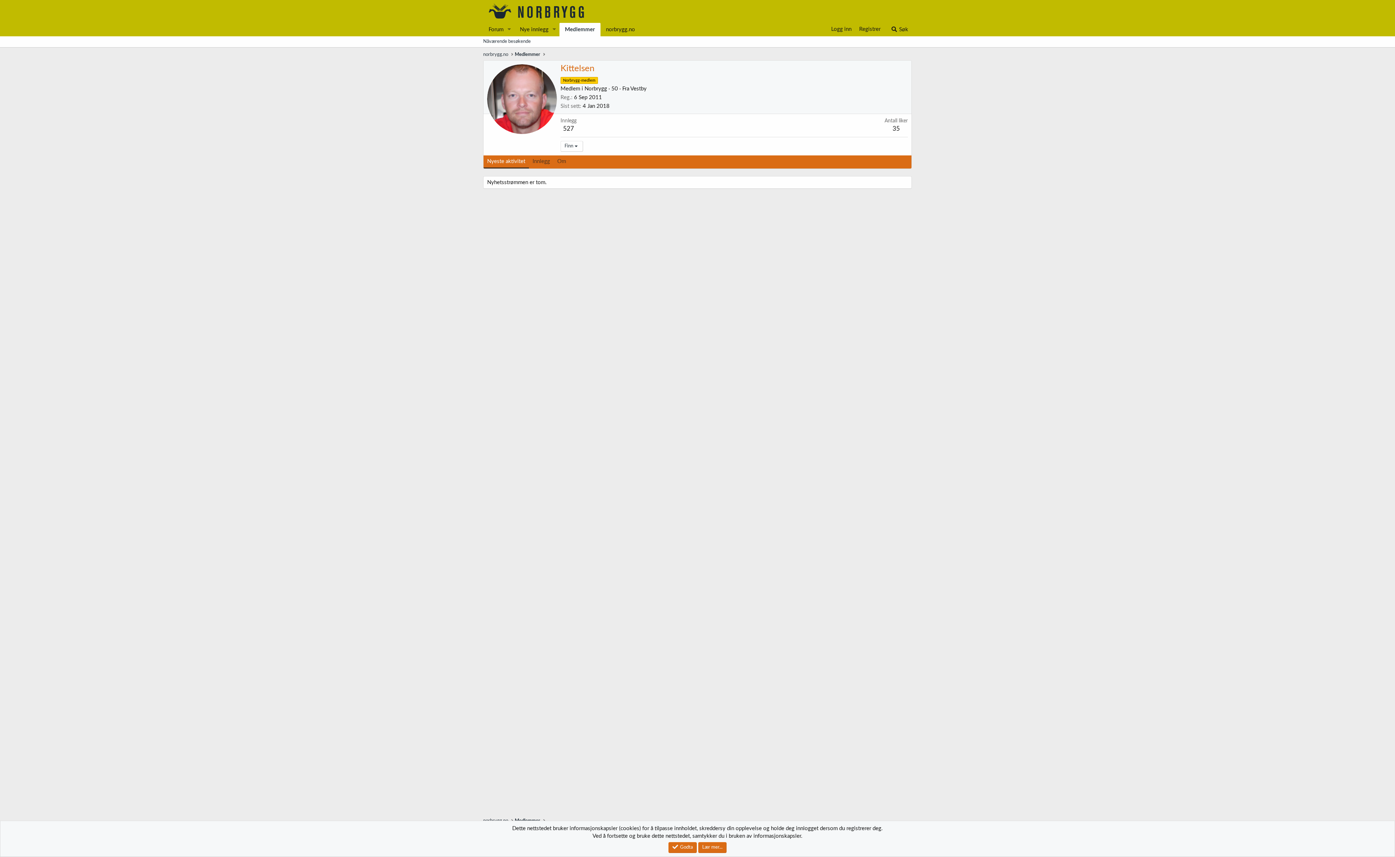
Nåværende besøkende (507, 41)
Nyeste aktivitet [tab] (506, 161)
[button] (509, 29)
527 (568, 129)
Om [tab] (561, 161)
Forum (496, 29)
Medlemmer (580, 29)
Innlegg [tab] (541, 161)
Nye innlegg (534, 29)
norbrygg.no (620, 29)
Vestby (638, 89)
